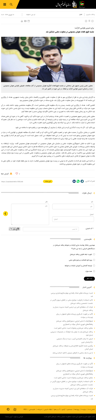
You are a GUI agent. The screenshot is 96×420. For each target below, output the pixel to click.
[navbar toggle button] (4, 4)
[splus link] (82, 181)
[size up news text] (86, 21)
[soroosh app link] (8, 409)
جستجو (69, 409)
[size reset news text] (89, 21)
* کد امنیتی (89, 228)
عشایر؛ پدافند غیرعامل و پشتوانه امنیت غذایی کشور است (73, 328)
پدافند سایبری (90, 14)
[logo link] (67, 4)
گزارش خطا (5, 174)
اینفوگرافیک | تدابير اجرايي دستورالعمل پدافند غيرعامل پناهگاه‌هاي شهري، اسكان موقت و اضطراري (74, 323)
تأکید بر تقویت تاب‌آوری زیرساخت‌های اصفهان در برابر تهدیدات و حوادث (74, 316)
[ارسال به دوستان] (25, 21)
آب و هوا (57, 409)
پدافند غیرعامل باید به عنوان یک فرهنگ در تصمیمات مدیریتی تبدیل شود (71, 333)
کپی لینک (48, 181)
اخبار (80, 14)
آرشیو (63, 409)
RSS (25, 409)
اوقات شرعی (48, 409)
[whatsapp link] (78, 181)
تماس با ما (91, 409)
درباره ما (83, 409)
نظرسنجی (32, 409)
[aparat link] (14, 409)
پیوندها (76, 409)
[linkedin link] (74, 181)
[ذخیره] (29, 21)
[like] (17, 173)
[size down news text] (92, 21)
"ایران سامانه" (9, 416)
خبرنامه (39, 409)
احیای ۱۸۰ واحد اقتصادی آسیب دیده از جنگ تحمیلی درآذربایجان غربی (75, 340)
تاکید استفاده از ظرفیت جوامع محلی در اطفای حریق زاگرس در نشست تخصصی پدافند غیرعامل (71, 302)
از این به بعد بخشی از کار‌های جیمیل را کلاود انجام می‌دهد (72, 352)
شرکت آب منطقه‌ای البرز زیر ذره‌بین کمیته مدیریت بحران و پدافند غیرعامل (73, 309)
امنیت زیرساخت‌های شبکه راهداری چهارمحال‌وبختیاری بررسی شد (72, 295)
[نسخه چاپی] (22, 21)
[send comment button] (5, 213)
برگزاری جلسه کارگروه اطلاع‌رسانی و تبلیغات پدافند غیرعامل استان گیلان (73, 347)
